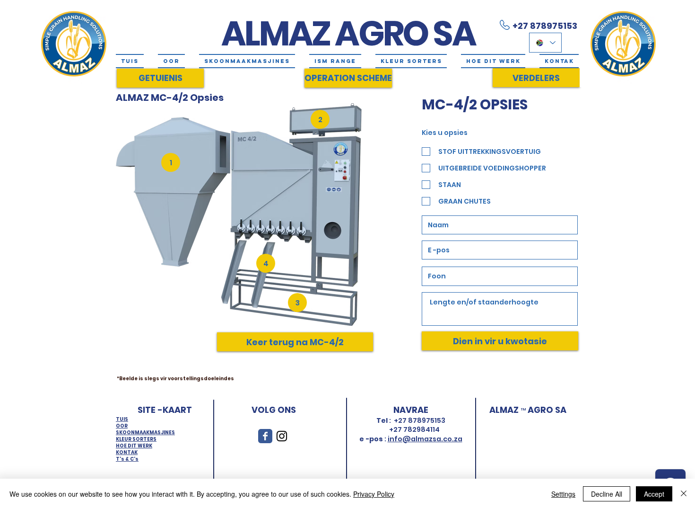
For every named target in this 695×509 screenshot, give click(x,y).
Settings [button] (563, 494)
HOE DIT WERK (134, 445)
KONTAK (127, 452)
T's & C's (127, 459)
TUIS (122, 419)
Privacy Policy (373, 494)
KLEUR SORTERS (136, 439)
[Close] (683, 493)
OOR (122, 425)
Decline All (606, 494)
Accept (654, 494)
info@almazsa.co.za (425, 439)
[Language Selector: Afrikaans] (545, 43)
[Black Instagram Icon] (282, 436)
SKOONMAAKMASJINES (145, 432)
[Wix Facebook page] (265, 436)
